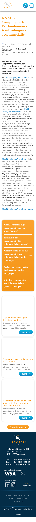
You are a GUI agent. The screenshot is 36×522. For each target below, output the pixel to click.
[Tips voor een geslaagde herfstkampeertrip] (18, 305)
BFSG (29, 495)
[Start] (8, 6)
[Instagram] (13, 484)
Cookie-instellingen (21, 498)
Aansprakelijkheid (19, 495)
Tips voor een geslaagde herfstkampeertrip (15, 318)
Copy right (8, 495)
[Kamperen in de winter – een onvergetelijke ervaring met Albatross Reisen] (18, 388)
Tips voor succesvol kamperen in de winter (18, 360)
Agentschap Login (18, 501)
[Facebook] (7, 484)
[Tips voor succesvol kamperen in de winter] (18, 347)
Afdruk (11, 498)
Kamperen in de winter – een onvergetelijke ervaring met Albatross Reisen (17, 403)
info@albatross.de (22, 464)
